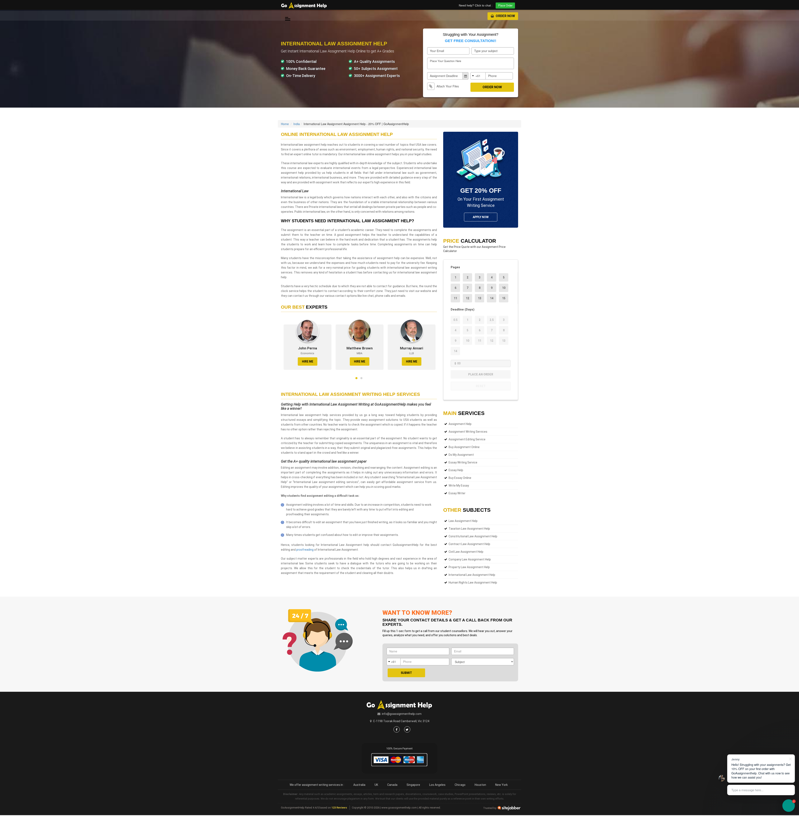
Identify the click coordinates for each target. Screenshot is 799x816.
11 (455, 298)
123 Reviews (339, 807)
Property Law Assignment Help (469, 567)
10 (503, 287)
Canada (392, 784)
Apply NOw (481, 217)
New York (501, 784)
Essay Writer (457, 493)
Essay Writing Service (463, 462)
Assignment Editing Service (467, 439)
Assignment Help (460, 424)
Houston (480, 784)
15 (503, 298)
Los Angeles (437, 784)
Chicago (460, 784)
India (296, 124)
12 (467, 298)
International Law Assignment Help (472, 574)
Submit (406, 672)
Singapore (413, 784)
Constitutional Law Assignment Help (473, 536)
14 (491, 298)
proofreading (305, 549)
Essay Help (456, 470)
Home (285, 124)
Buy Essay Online (460, 477)
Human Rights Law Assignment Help (473, 582)
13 (479, 298)
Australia (359, 784)
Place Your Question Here (445, 61)
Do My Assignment (461, 454)
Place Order (505, 5)
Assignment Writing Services (468, 431)
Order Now (505, 16)
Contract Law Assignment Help (469, 544)
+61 (477, 76)
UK (376, 784)
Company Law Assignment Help (470, 559)
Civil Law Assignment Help (466, 551)
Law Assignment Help (463, 521)
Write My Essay (459, 485)
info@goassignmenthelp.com (402, 713)
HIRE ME (304, 361)
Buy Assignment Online (464, 447)
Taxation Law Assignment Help (469, 528)
